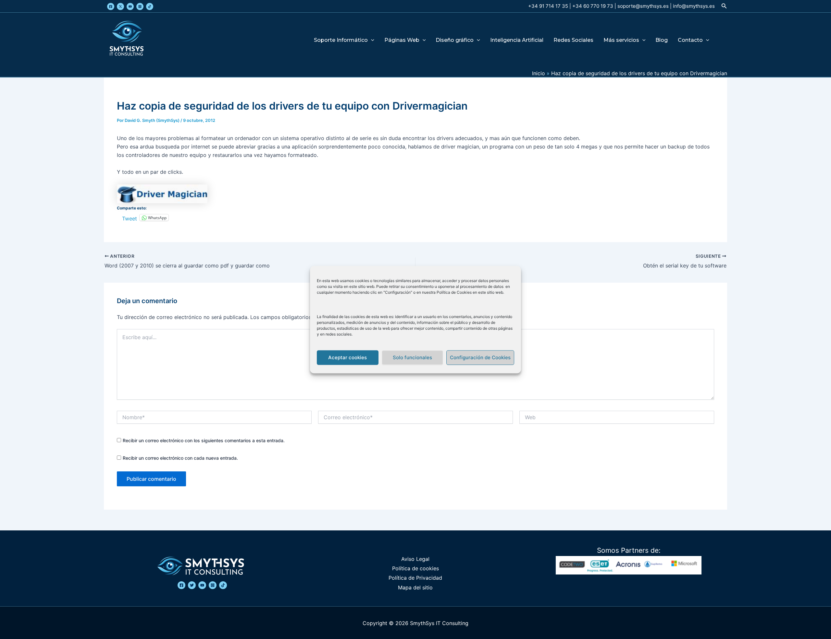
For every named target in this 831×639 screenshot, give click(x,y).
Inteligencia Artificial (516, 40)
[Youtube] (130, 6)
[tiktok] (223, 585)
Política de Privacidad (415, 577)
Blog (661, 40)
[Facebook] (110, 6)
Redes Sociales (573, 40)
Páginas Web (401, 40)
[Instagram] (139, 6)
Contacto (690, 40)
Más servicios (621, 40)
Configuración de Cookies (480, 357)
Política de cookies (415, 568)
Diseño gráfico (455, 40)
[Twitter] (120, 6)
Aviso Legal (415, 559)
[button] (724, 6)
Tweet (129, 217)
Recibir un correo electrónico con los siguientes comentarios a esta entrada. (204, 440)
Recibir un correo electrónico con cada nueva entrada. (180, 458)
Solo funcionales (412, 357)
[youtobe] (202, 585)
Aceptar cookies (347, 357)
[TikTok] (149, 6)
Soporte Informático (341, 40)
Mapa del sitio (415, 587)
